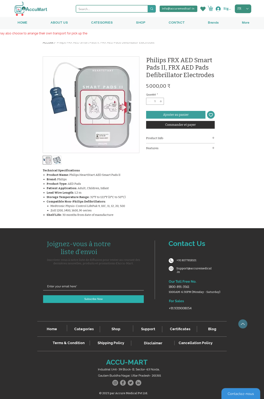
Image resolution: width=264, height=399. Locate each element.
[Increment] (161, 101)
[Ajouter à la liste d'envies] (211, 115)
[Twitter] (131, 383)
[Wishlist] (202, 8)
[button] (213, 22)
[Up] (242, 323)
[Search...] (151, 8)
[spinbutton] (155, 101)
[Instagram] (115, 383)
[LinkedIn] (138, 383)
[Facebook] (123, 383)
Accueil (48, 42)
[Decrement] (149, 101)
